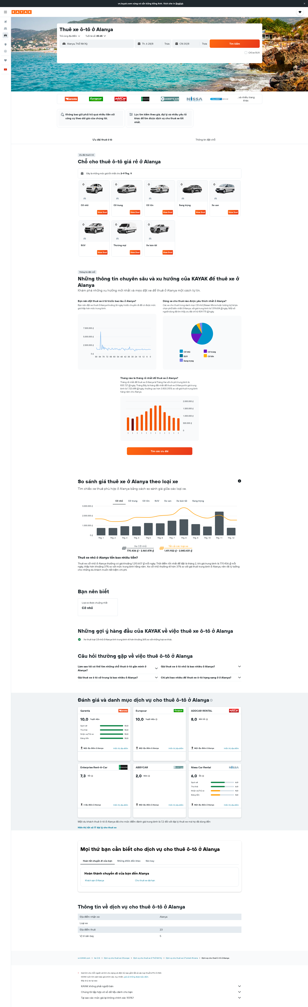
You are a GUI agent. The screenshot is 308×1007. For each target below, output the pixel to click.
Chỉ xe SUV (254, 52)
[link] (159, 451)
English (179, 3)
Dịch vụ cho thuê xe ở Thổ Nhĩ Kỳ (147, 958)
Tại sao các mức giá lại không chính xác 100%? (107, 997)
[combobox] (70, 36)
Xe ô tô (97, 958)
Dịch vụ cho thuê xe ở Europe (116, 958)
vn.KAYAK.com (84, 958)
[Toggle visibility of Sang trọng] (187, 360)
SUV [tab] (157, 500)
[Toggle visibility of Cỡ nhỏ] (185, 351)
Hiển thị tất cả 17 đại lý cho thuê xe (97, 827)
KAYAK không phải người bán (97, 986)
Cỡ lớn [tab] (146, 500)
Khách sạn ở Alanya (94, 880)
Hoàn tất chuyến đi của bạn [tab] (97, 860)
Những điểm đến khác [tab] (129, 860)
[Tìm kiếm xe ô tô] (5, 35)
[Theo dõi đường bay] (5, 51)
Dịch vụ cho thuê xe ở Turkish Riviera (182, 958)
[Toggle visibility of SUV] (184, 356)
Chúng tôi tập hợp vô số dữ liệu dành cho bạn (107, 992)
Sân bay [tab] (150, 860)
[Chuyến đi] (5, 60)
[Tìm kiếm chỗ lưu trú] (5, 28)
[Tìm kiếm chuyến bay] (5, 22)
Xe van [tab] (167, 500)
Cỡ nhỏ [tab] (119, 500)
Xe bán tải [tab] (181, 500)
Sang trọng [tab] (198, 500)
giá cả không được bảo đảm (136, 977)
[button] (304, 3)
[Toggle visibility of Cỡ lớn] (209, 356)
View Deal (102, 212)
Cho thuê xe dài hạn (145, 880)
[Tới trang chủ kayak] (22, 12)
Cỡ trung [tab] (132, 500)
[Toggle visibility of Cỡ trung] (210, 351)
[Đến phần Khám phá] (5, 44)
